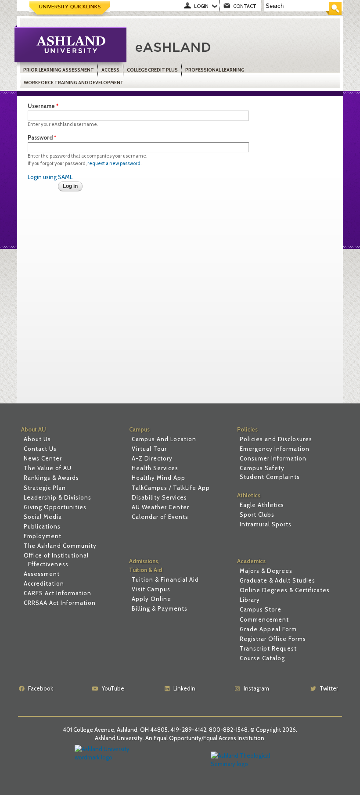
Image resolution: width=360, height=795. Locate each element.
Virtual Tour (149, 448)
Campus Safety (262, 467)
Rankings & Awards (51, 477)
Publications (42, 526)
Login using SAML (50, 176)
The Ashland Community (60, 545)
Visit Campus (151, 589)
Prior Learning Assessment (58, 70)
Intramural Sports (266, 524)
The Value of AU (48, 467)
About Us (37, 438)
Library (250, 599)
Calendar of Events (160, 516)
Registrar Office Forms (273, 638)
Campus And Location (164, 438)
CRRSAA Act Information (60, 602)
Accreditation (44, 583)
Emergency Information (275, 448)
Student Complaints (270, 476)
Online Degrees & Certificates (285, 590)
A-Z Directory (152, 458)
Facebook (40, 688)
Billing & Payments (159, 608)
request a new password (113, 163)
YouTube (113, 688)
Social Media (43, 516)
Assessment (42, 573)
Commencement (264, 619)
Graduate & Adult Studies (277, 580)
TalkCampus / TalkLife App (171, 487)
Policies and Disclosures (276, 438)
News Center (43, 458)
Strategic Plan (45, 487)
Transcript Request (268, 648)
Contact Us (40, 448)
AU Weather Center (160, 507)
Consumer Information (273, 458)
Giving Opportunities (55, 507)
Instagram (256, 688)
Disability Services (159, 497)
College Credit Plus (152, 70)
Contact (244, 6)
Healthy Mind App (158, 477)
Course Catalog (262, 658)
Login (201, 6)
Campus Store (260, 609)
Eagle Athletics (262, 504)
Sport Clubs (257, 514)
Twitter (329, 688)
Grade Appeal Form (268, 629)
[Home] (223, 46)
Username (43, 105)
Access (110, 70)
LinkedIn (184, 688)
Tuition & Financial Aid (165, 579)
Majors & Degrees (266, 570)
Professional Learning (215, 70)
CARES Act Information (57, 593)
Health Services (155, 467)
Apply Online (151, 598)
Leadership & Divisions (57, 497)
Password (42, 137)
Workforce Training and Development (74, 83)
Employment (42, 536)
